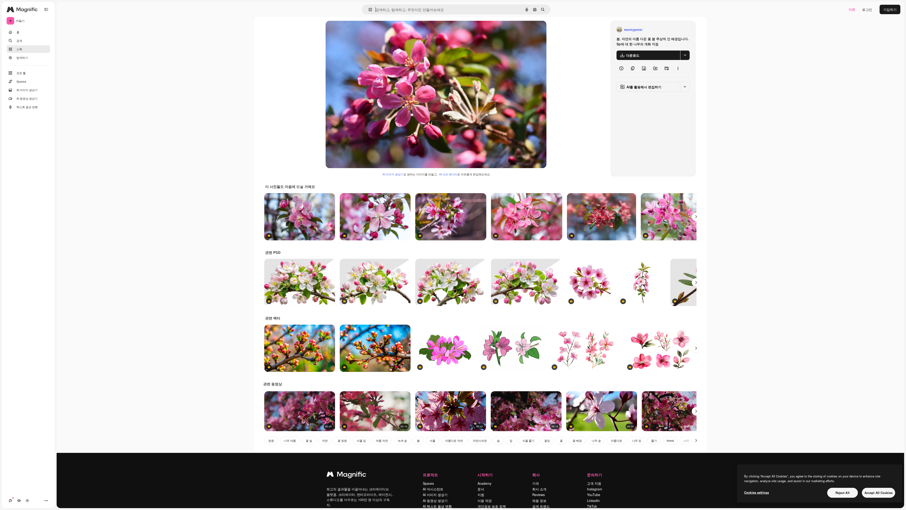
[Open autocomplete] (368, 9)
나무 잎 (636, 440)
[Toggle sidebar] (46, 9)
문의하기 (594, 474)
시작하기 (485, 474)
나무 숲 (596, 440)
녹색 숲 (402, 440)
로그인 (867, 9)
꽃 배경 (577, 440)
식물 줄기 (528, 440)
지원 (481, 494)
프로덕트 (430, 474)
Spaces (428, 483)
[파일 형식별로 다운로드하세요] (685, 55)
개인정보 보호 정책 (492, 506)
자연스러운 (480, 440)
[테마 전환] (27, 500)
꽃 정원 (342, 440)
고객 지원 (594, 483)
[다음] (696, 216)
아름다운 (616, 440)
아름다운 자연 (454, 440)
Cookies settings (756, 492)
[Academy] (19, 500)
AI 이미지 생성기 (392, 174)
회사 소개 (539, 489)
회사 (536, 474)
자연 (325, 440)
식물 (432, 440)
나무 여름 (290, 440)
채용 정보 (539, 500)
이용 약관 (485, 500)
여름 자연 (382, 440)
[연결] (10, 500)
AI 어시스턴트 (433, 489)
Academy (484, 483)
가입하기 (890, 9)
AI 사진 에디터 (448, 174)
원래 (352, 29)
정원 (271, 440)
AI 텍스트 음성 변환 (437, 506)
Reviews (538, 494)
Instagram (594, 489)
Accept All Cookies (878, 492)
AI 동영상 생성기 (435, 500)
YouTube (593, 494)
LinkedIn (593, 500)
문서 (481, 489)
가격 (851, 9)
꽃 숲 (309, 440)
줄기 (654, 440)
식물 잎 (361, 440)
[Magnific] (346, 475)
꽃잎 (547, 440)
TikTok (592, 506)
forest (670, 440)
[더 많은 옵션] (678, 68)
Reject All (842, 492)
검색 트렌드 (541, 506)
